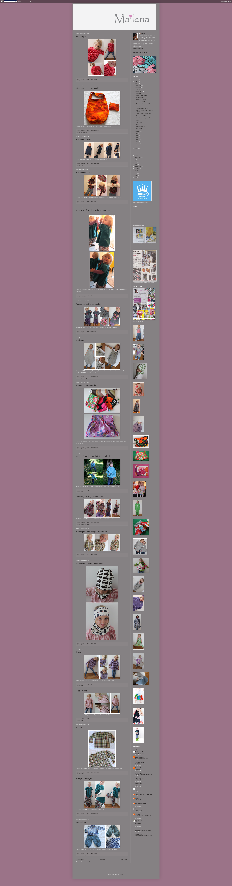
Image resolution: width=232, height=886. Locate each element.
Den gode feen (139, 767)
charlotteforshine (139, 762)
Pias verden (138, 809)
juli (137, 133)
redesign (85, 132)
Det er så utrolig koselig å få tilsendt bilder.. (95, 456)
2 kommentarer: (94, 331)
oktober (138, 89)
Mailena (143, 33)
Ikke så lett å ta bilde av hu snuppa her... (93, 210)
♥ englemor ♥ (138, 834)
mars (137, 141)
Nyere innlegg (80, 859)
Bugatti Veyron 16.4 (139, 785)
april (137, 139)
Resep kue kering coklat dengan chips (143, 835)
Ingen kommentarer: (95, 130)
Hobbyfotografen (139, 778)
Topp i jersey (81, 690)
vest (82, 165)
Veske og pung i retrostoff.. (88, 88)
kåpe (136, 164)
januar (138, 146)
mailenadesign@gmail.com (140, 52)
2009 (136, 148)
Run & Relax (138, 763)
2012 (136, 79)
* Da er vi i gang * (139, 805)
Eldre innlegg (124, 859)
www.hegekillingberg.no (140, 779)
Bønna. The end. (138, 810)
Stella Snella (138, 823)
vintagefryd (138, 828)
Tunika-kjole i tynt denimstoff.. (89, 304)
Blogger (121, 874)
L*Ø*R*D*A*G (138, 799)
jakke (82, 491)
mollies (137, 798)
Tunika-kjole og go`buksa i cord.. (90, 496)
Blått (136, 790)
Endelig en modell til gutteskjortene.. (92, 531)
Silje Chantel (138, 821)
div (81, 132)
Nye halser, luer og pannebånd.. (90, 563)
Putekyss (137, 814)
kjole (82, 332)
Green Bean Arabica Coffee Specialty (143, 830)
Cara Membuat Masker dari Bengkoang (143, 774)
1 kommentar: (94, 79)
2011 (136, 81)
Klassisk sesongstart (139, 824)
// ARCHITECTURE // (139, 753)
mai (137, 137)
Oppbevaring (84, 448)
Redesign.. (81, 340)
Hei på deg (137, 769)
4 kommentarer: (94, 490)
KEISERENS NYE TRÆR (141, 789)
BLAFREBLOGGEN (140, 757)
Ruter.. (79, 652)
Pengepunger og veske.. (86, 385)
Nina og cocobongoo (140, 803)
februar (138, 144)
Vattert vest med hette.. (86, 172)
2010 (136, 83)
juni (137, 135)
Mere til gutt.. (81, 822)
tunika (85, 332)
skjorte (82, 556)
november (138, 87)
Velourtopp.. (81, 36)
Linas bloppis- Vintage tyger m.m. (143, 794)
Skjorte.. (79, 728)
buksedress (137, 157)
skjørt (136, 172)
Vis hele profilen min (138, 48)
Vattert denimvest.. (84, 139)
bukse (82, 296)
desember (138, 85)
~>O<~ (136, 749)
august (138, 131)
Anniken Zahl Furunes (140, 752)
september (139, 91)
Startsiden (102, 859)
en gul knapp (138, 773)
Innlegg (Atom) (86, 862)
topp (82, 80)
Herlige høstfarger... (84, 778)
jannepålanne (138, 783)
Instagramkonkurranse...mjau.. (142, 758)
